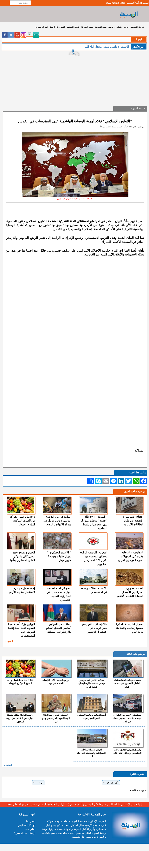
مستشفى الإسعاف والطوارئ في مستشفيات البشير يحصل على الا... (127, 718)
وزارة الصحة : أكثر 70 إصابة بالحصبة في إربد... (55, 682)
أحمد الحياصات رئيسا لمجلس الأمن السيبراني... (91, 717)
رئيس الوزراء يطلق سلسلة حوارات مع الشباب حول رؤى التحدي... (19, 718)
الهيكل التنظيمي (26, 825)
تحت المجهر (73, 26)
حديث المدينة (137, 26)
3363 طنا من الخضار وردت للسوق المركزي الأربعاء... (20, 682)
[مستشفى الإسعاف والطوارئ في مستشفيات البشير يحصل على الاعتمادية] (127, 703)
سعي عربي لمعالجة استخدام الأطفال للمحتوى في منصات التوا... (127, 683)
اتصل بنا (60, 26)
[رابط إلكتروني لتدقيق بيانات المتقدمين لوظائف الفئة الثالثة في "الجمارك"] (127, 738)
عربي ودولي (122, 26)
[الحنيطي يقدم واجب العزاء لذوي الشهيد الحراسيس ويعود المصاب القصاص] (56, 703)
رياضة (111, 26)
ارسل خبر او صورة (45, 26)
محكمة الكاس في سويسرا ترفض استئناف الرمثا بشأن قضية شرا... (91, 683)
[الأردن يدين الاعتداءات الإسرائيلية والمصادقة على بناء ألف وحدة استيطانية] (91, 738)
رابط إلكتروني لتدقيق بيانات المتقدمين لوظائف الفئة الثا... (127, 751)
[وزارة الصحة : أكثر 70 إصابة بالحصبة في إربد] (56, 668)
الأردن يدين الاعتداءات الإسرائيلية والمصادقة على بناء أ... (91, 753)
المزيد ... (9, 641)
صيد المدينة (100, 26)
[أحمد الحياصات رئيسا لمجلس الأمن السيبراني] (91, 703)
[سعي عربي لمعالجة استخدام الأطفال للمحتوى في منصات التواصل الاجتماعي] (127, 668)
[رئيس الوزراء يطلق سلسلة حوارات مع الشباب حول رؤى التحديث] (20, 703)
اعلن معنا (30, 829)
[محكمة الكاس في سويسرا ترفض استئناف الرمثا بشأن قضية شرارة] (91, 668)
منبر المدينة (87, 26)
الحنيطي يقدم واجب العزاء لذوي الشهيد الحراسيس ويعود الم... (55, 718)
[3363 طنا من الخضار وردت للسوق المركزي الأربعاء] (20, 668)
